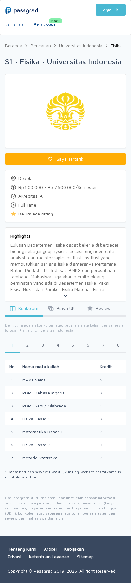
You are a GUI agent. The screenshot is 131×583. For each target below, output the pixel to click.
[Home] (65, 4)
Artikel (50, 549)
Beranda (13, 45)
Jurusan (14, 24)
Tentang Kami (22, 549)
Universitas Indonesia (80, 45)
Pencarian (41, 45)
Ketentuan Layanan (49, 556)
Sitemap (85, 556)
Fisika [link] (116, 45)
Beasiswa (44, 22)
